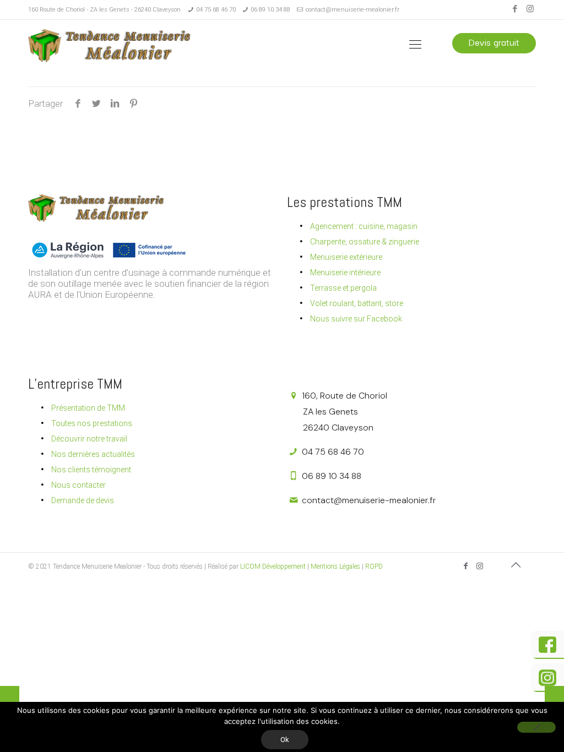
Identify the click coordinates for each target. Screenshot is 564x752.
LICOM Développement (273, 566)
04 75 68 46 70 (216, 9)
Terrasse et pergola (343, 288)
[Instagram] (530, 9)
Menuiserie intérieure (345, 272)
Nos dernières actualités (93, 454)
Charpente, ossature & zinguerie (364, 241)
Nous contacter (78, 485)
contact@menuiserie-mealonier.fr (352, 9)
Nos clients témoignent (91, 469)
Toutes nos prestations (91, 423)
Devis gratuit (494, 42)
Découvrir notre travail (89, 438)
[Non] (536, 727)
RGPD (374, 566)
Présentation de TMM (88, 408)
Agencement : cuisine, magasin (363, 226)
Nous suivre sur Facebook (356, 318)
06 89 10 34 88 (270, 9)
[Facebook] (515, 9)
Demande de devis (82, 500)
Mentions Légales (335, 566)
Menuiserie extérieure (346, 257)
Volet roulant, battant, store (356, 303)
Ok (284, 739)
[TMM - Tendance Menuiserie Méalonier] (110, 44)
